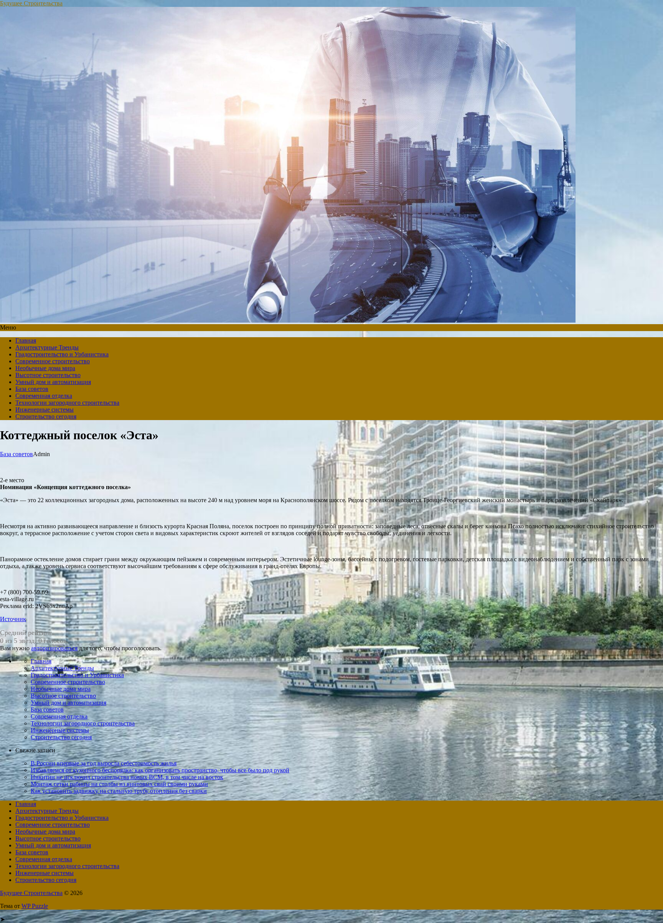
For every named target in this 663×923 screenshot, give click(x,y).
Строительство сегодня (45, 416)
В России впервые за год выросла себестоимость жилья (103, 763)
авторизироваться (54, 648)
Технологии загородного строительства (67, 402)
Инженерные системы (44, 409)
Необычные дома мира (45, 368)
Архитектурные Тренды (47, 347)
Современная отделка (43, 395)
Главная (25, 340)
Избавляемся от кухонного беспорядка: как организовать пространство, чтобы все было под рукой (160, 770)
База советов (31, 389)
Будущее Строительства (31, 3)
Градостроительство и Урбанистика (62, 354)
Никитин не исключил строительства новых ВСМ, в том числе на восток (127, 777)
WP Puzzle (34, 906)
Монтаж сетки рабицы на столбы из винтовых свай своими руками (119, 784)
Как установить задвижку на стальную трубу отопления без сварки (119, 791)
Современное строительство (52, 361)
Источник (13, 619)
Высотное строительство (48, 375)
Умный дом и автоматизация (53, 382)
